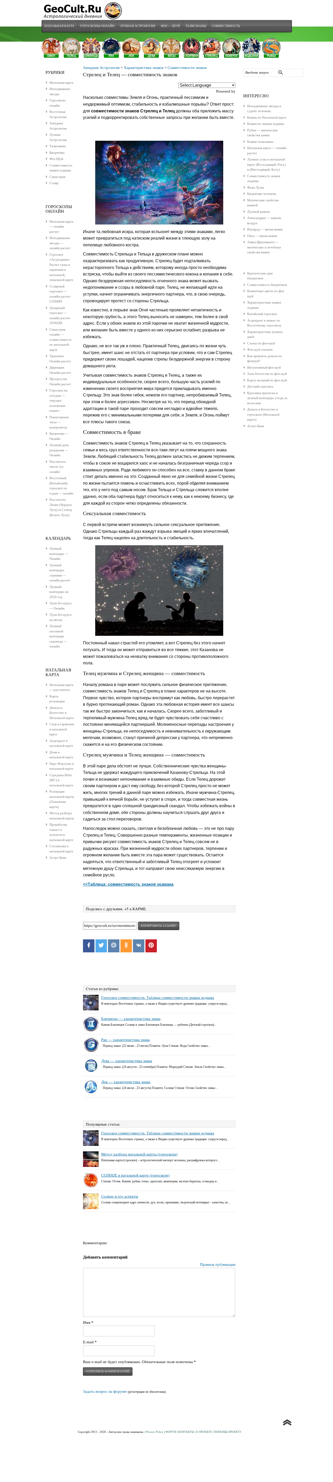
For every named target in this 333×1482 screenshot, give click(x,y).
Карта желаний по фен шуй (267, 380)
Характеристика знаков (143, 68)
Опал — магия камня (262, 236)
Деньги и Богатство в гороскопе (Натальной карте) (263, 414)
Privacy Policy (154, 1431)
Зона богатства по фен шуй (267, 374)
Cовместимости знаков (187, 68)
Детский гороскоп (260, 386)
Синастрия (57, 177)
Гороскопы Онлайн (97, 26)
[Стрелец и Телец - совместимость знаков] (159, 182)
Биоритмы (57, 153)
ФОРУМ (170, 1431)
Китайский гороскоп (262, 314)
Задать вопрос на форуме (105, 1391)
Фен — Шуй (170, 26)
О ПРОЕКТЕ (204, 1431)
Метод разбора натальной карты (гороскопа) (139, 1154)
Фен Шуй (56, 159)
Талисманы (195, 26)
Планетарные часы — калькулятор (59, 422)
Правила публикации (217, 1264)
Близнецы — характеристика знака (131, 1019)
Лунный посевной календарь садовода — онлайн (58, 636)
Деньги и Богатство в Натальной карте (61, 713)
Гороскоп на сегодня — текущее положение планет (58, 400)
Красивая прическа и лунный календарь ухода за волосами (267, 398)
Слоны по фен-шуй (261, 343)
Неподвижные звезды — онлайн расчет (60, 243)
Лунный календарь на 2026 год (58, 592)
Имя (88, 1322)
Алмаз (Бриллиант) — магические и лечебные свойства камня (264, 247)
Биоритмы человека (261, 194)
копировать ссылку (158, 926)
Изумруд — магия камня (265, 229)
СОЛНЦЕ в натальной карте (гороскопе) (135, 1175)
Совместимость (226, 26)
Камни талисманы (260, 142)
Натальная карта (59, 26)
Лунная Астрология (137, 26)
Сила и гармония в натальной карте (61, 729)
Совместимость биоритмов (267, 285)
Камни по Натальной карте (266, 117)
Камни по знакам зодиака (265, 124)
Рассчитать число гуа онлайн (57, 467)
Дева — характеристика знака (126, 1061)
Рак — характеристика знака (125, 1040)
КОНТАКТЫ (186, 1431)
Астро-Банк (255, 426)
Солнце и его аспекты (119, 1196)
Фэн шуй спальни (260, 349)
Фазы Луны (255, 187)
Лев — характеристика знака (125, 1082)
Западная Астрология (101, 68)
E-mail (90, 1342)
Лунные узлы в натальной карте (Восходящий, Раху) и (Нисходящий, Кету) (266, 164)
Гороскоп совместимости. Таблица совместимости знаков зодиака (157, 998)
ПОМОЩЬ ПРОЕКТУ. (228, 1431)
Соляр (54, 183)
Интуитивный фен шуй (264, 367)
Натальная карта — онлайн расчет (61, 227)
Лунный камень (258, 212)
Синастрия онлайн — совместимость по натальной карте (60, 340)
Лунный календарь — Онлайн (58, 554)
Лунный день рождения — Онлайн (59, 450)
